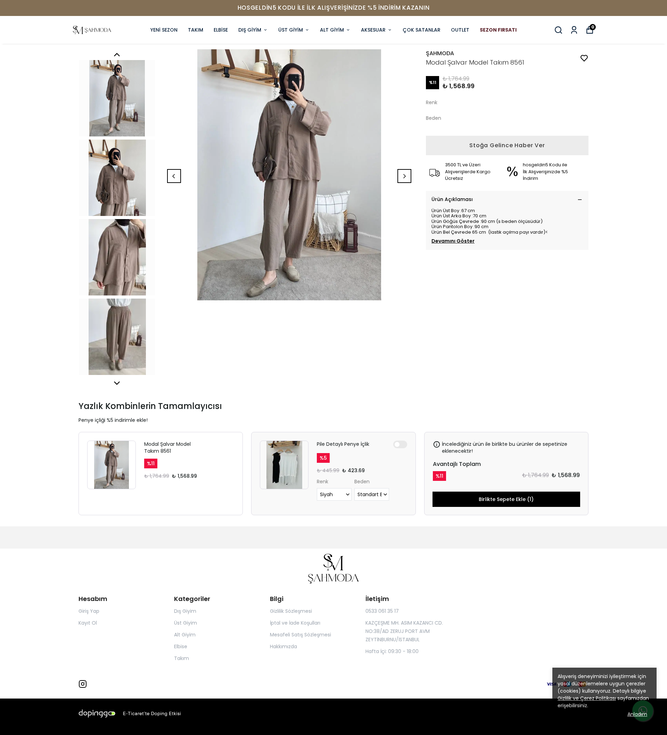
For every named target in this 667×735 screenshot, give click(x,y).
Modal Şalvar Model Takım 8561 (167, 447)
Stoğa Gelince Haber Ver (507, 145)
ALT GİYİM (332, 29)
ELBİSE (221, 29)
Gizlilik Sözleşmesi (291, 611)
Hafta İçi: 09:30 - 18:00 (392, 651)
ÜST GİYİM (290, 29)
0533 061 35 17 (382, 611)
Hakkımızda (283, 646)
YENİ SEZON (164, 29)
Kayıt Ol (88, 622)
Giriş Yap (89, 611)
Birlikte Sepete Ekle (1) (506, 499)
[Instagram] (83, 684)
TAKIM (195, 29)
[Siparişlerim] (574, 30)
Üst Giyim (185, 622)
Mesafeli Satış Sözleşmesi (300, 634)
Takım (181, 658)
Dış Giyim (185, 611)
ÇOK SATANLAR (421, 29)
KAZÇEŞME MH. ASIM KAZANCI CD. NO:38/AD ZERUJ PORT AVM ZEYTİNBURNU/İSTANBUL (404, 631)
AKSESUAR (373, 29)
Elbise (180, 646)
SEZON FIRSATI (498, 29)
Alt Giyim (185, 634)
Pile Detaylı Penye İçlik (343, 444)
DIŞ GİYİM (249, 29)
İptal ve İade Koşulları (295, 622)
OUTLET (460, 29)
